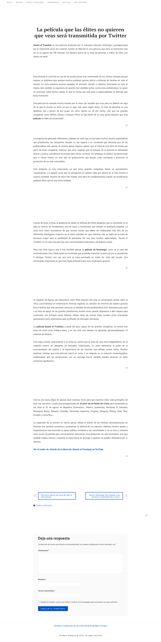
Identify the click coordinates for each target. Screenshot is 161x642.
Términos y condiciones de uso (66, 625)
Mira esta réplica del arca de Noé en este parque (56, 496)
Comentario (43, 550)
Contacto (103, 625)
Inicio (9, 2)
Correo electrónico (46, 591)
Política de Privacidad (89, 625)
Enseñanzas (53, 2)
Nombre (42, 579)
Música (19, 2)
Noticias (67, 2)
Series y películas (35, 2)
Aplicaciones (80, 2)
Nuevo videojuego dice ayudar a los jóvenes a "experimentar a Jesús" (104, 496)
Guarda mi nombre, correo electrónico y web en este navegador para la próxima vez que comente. (79, 602)
